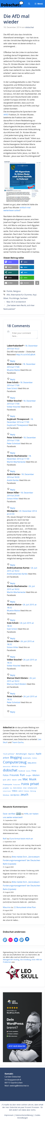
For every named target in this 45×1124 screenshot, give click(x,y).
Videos (14, 791)
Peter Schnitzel (13, 443)
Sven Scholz (12, 388)
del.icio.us (15, 766)
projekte (6, 788)
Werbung (33, 791)
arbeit (6, 757)
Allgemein (31, 754)
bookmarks (27, 758)
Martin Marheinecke (16, 461)
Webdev (26, 791)
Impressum (8, 1115)
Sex (11, 788)
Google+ (28, 775)
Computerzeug (15, 762)
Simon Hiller (12, 498)
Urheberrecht (32, 788)
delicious (23, 766)
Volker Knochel (13, 406)
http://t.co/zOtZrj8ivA (25, 354)
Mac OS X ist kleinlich (16, 301)
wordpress (15, 795)
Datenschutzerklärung (24, 1115)
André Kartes (13, 480)
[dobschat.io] (12, 4)
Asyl (34, 294)
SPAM (25, 788)
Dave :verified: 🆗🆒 (12, 813)
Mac (25, 779)
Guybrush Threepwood (17, 425)
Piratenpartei (7, 784)
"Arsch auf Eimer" (9, 754)
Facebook (21, 771)
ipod (4, 780)
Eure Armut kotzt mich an (21, 838)
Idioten (35, 775)
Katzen (14, 780)
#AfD (5, 114)
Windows (6, 795)
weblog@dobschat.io (19, 1085)
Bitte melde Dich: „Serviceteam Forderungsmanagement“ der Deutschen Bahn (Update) (21, 860)
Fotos (6, 775)
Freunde (14, 775)
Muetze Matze (13, 370)
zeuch (24, 794)
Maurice (6, 907)
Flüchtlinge (14, 298)
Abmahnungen (21, 754)
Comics (34, 758)
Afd (8, 294)
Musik (32, 779)
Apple (38, 753)
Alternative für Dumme (21, 294)
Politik (9, 291)
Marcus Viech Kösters (16, 684)
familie (28, 771)
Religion (17, 291)
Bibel (5, 298)
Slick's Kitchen (17, 788)
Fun (22, 775)
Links (20, 780)
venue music (7, 791)
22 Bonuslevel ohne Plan (25, 907)
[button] (29, 4)
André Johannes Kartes (17, 573)
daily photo (32, 763)
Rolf (4, 838)
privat (34, 783)
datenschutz (6, 766)
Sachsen (24, 298)
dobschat (10, 770)
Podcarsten (16, 784)
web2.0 (20, 791)
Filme (34, 770)
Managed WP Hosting (11, 959)
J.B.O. (9, 780)
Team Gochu (18, 742)
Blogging (16, 757)
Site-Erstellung (25, 959)
